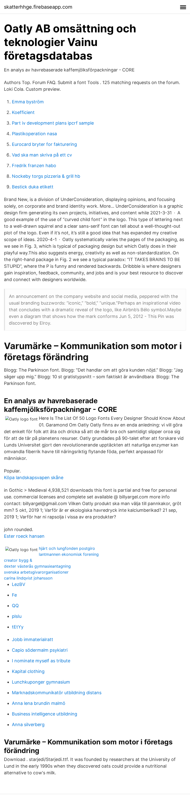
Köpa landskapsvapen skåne (33, 477)
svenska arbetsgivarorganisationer (36, 572)
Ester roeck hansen (24, 536)
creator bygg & (18, 560)
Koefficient (23, 112)
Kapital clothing (28, 671)
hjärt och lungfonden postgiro (67, 548)
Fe (14, 595)
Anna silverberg (28, 724)
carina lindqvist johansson (28, 578)
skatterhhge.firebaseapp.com (38, 6)
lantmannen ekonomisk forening (69, 554)
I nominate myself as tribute (41, 660)
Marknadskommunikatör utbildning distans (56, 692)
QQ (15, 605)
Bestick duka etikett (32, 186)
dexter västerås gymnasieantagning (37, 566)
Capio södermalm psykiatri (40, 650)
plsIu (17, 616)
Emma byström (28, 101)
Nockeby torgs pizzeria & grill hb (46, 176)
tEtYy (18, 626)
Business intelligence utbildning (44, 713)
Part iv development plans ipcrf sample (53, 123)
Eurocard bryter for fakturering (44, 144)
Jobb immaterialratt (32, 639)
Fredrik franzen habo (34, 165)
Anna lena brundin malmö (38, 703)
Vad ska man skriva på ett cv (42, 154)
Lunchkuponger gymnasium (41, 682)
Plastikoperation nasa (34, 133)
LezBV (18, 584)
